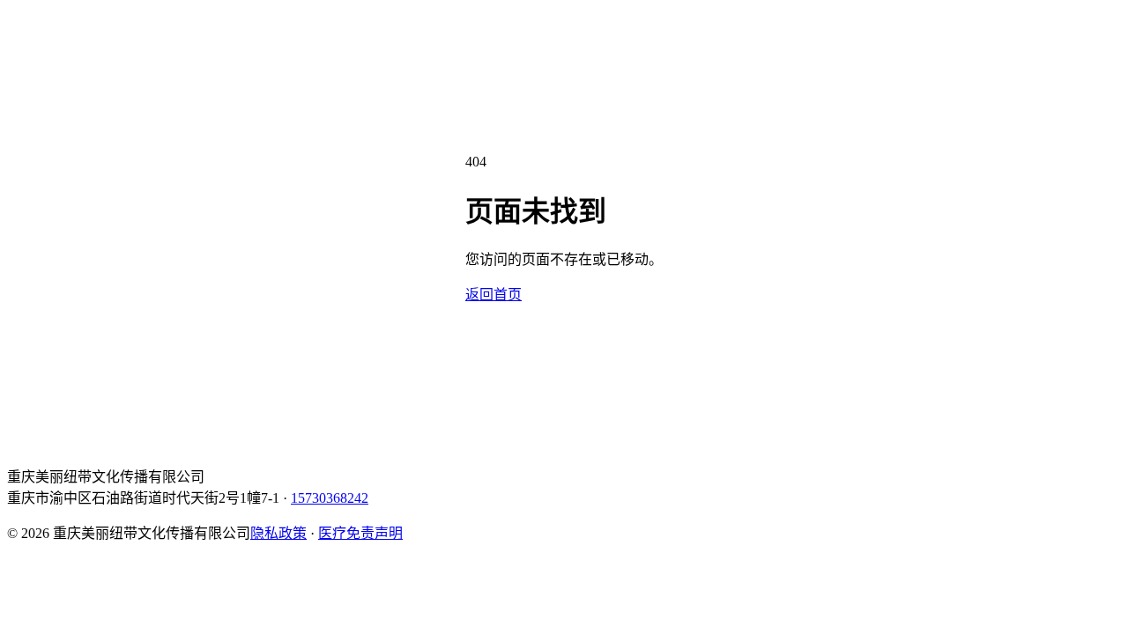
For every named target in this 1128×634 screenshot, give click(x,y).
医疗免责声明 (360, 533)
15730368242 (329, 497)
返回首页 (493, 294)
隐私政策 (278, 533)
